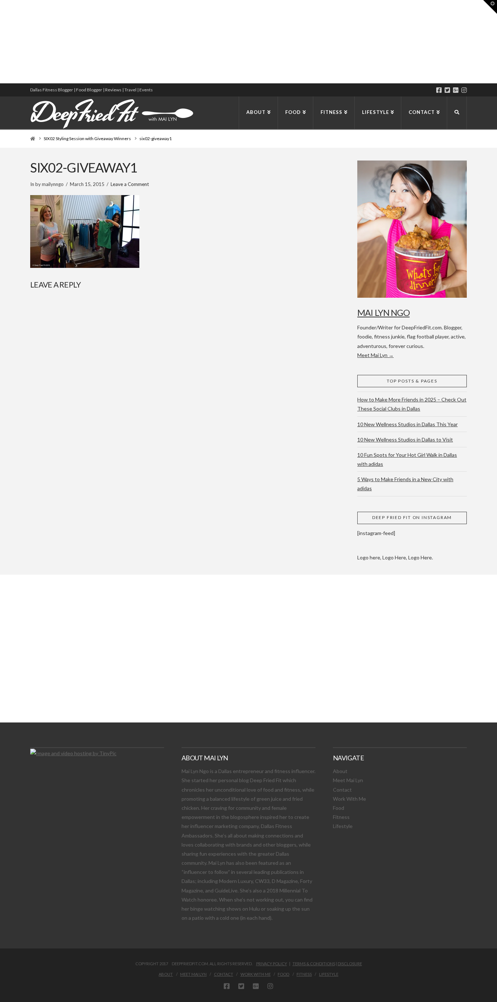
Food (338, 808)
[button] (490, 7)
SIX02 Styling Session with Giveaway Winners (87, 138)
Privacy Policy (271, 963)
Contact (342, 790)
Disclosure (350, 963)
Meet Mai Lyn (348, 780)
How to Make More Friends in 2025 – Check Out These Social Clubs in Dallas (411, 404)
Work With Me (349, 799)
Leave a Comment (130, 184)
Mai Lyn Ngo (383, 312)
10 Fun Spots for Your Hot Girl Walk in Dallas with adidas (407, 459)
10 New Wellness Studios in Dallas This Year (407, 424)
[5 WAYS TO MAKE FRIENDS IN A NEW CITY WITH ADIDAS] (1, 42)
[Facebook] (439, 90)
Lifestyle (343, 826)
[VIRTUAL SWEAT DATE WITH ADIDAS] (2, 42)
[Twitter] (447, 90)
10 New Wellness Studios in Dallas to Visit (405, 439)
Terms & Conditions (314, 963)
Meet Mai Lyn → (375, 355)
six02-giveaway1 (155, 138)
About (340, 771)
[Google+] (455, 90)
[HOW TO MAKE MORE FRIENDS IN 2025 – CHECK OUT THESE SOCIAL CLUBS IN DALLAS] (0, 42)
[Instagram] (464, 90)
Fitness (341, 817)
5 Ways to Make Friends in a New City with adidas (405, 483)
